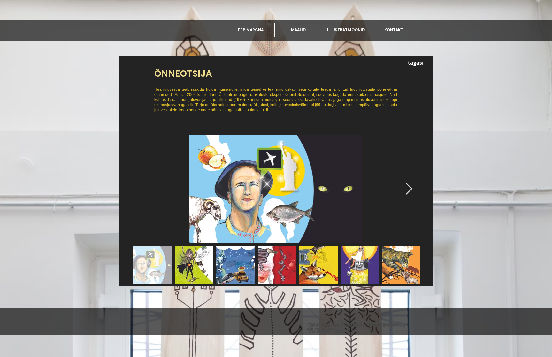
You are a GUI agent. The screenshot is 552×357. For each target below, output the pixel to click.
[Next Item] (409, 189)
